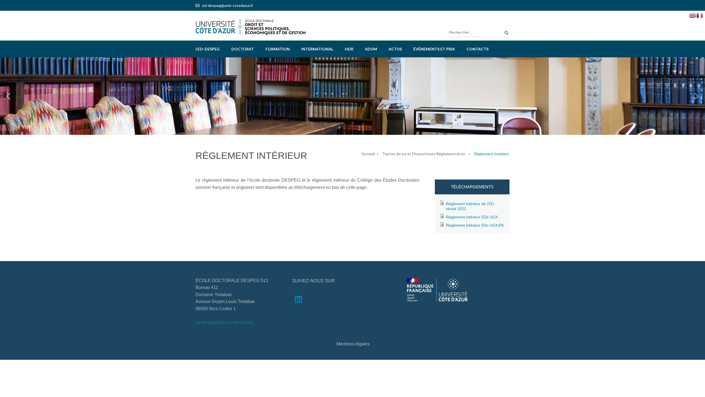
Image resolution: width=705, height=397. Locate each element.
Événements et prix (434, 49)
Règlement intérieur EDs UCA (472, 217)
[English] (692, 15)
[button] (8, 96)
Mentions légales (353, 344)
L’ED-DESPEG (208, 49)
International (317, 49)
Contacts (478, 49)
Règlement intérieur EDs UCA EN (475, 225)
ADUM (371, 49)
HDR (349, 49)
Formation (277, 49)
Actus (395, 49)
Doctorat (242, 49)
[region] (352, 96)
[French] (700, 15)
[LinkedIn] (298, 300)
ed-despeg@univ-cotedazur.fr (227, 5)
